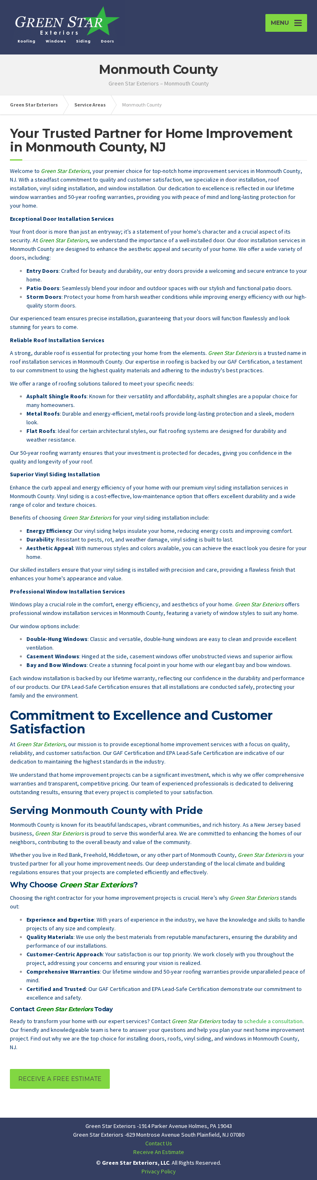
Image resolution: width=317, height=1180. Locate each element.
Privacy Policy (159, 1171)
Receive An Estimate (158, 1152)
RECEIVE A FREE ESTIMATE (60, 1079)
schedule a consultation (273, 1021)
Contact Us (158, 1143)
